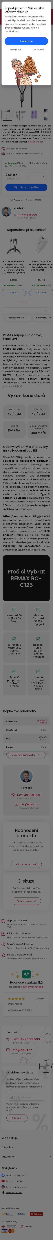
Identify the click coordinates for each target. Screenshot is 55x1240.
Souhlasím (26, 41)
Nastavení (39, 49)
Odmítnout (15, 49)
